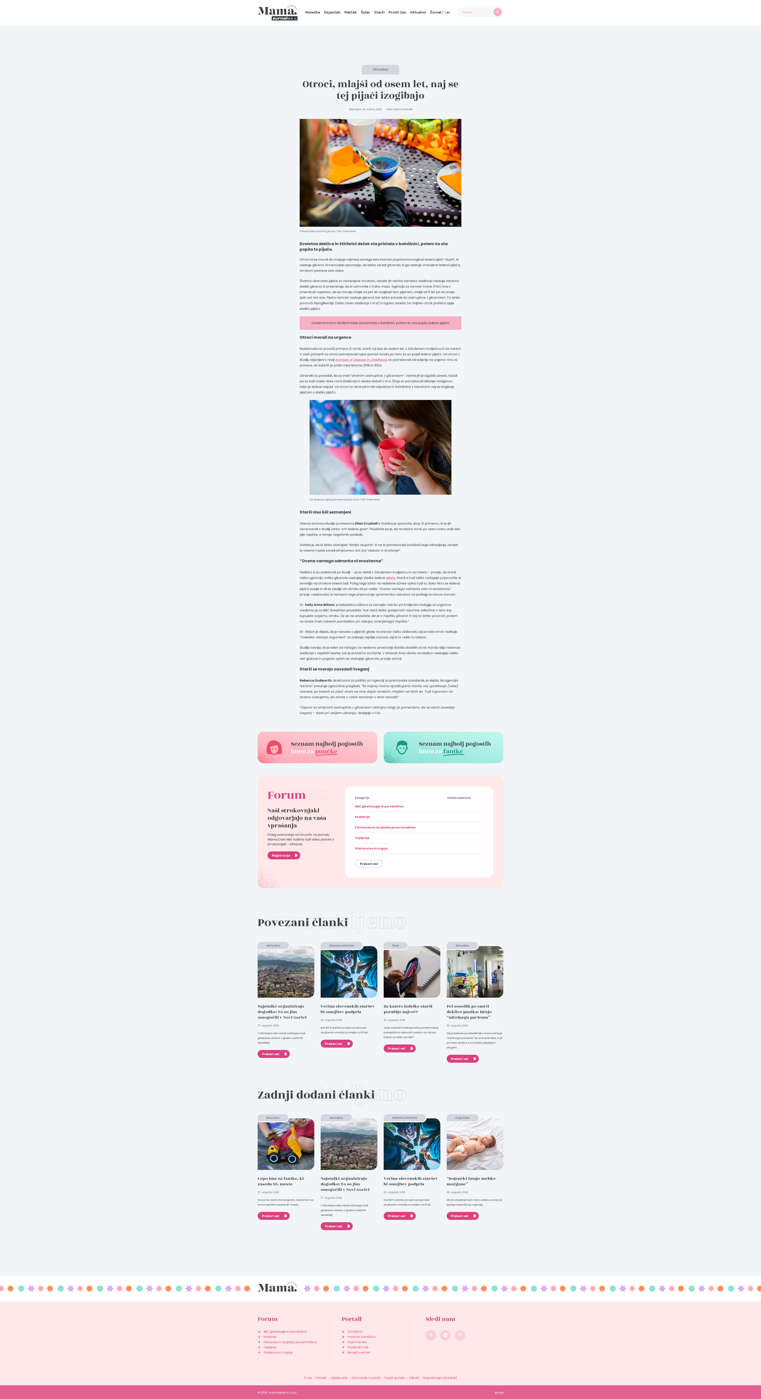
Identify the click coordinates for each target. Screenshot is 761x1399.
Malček (350, 12)
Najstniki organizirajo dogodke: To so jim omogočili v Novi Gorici (282, 1011)
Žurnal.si (440, 12)
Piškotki (414, 1378)
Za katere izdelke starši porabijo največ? (408, 1009)
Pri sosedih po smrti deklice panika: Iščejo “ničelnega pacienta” (469, 1011)
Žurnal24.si (355, 1332)
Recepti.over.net (359, 1352)
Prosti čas (397, 12)
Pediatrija (362, 817)
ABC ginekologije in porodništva (379, 806)
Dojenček (332, 12)
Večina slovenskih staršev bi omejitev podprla (348, 1009)
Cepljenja (362, 838)
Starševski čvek (358, 1347)
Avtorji (499, 1393)
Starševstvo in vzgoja (371, 848)
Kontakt (321, 1378)
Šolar (365, 12)
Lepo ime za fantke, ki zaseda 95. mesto (281, 1181)
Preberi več (369, 863)
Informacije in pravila (366, 1378)
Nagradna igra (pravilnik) (440, 1378)
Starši (379, 12)
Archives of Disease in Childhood (361, 360)
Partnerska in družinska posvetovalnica (385, 827)
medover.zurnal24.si (361, 1337)
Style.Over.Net (357, 1342)
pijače (390, 578)
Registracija (281, 855)
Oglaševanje (339, 1378)
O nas (308, 1378)
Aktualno (418, 12)
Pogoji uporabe (395, 1378)
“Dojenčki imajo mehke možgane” (471, 1181)
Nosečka (312, 12)
